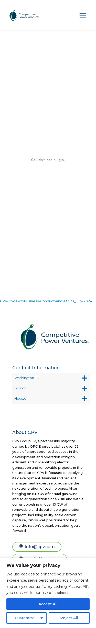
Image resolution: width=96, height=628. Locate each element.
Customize (25, 618)
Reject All (69, 618)
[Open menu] (83, 15)
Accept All (48, 604)
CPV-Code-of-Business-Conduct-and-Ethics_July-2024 (46, 301)
